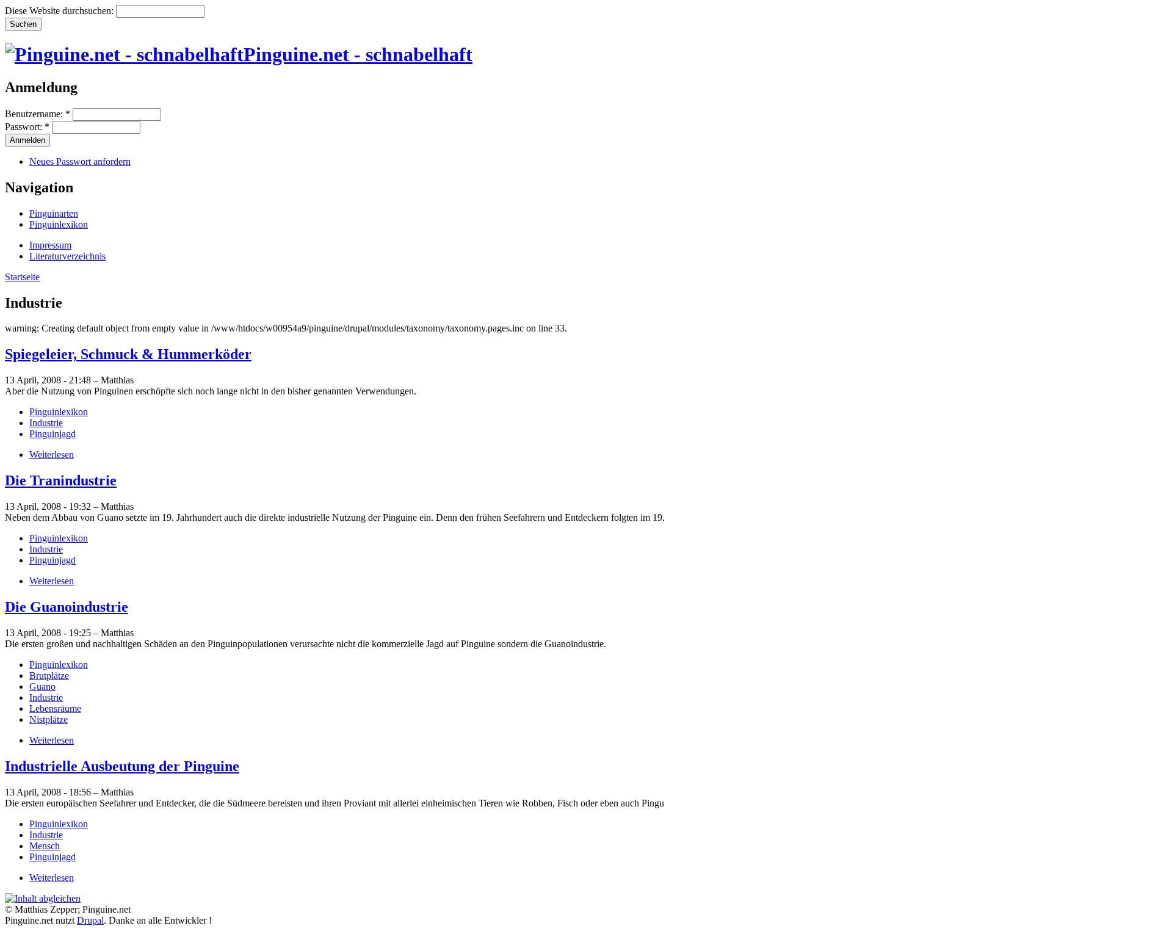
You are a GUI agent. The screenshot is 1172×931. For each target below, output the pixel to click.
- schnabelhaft (358, 54)
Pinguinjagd (52, 434)
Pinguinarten (53, 213)
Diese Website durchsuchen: (60, 10)
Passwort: (27, 126)
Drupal (90, 920)
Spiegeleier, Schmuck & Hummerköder (128, 354)
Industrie (46, 423)
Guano (42, 686)
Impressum (50, 245)
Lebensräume (55, 708)
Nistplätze (48, 719)
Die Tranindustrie (61, 480)
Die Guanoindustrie (66, 607)
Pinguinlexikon (58, 224)
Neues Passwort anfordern (80, 161)
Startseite (22, 277)
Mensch (44, 846)
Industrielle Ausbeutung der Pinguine (122, 766)
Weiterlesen (51, 454)
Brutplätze (49, 675)
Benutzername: (37, 114)
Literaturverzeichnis (67, 256)
